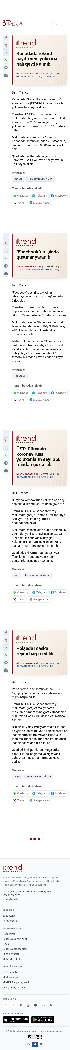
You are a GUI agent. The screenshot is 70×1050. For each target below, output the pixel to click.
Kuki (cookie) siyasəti (14, 987)
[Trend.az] (13, 23)
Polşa (17, 776)
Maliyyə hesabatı (11, 959)
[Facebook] (13, 1005)
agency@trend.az (11, 899)
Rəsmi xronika (10, 920)
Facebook (19, 376)
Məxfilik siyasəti (11, 977)
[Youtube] (28, 1005)
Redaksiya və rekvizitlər (15, 939)
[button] (6, 38)
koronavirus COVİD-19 (41, 179)
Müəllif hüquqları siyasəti (16, 982)
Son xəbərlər (9, 915)
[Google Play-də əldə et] (42, 1019)
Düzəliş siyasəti (11, 954)
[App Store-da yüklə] (16, 1019)
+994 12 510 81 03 (11, 895)
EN (28, 1044)
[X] (21, 1005)
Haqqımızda (9, 934)
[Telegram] (36, 1005)
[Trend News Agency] (12, 868)
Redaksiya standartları (15, 949)
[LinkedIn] (43, 1005)
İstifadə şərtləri (10, 972)
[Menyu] (63, 23)
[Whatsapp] (6, 1005)
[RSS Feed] (51, 1005)
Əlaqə (6, 944)
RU (41, 1044)
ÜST (16, 575)
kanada (18, 179)
